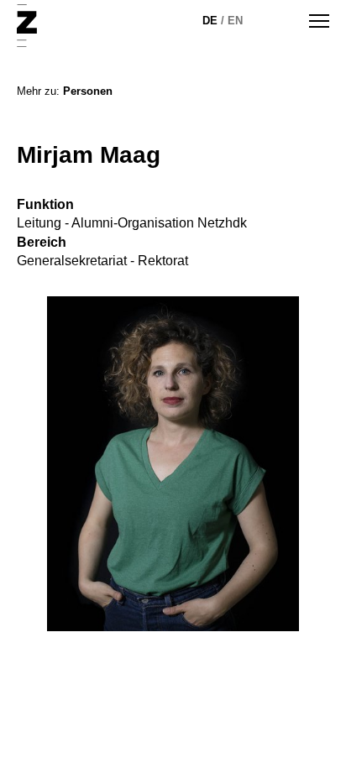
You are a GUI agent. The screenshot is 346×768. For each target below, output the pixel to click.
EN (235, 20)
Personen (88, 91)
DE (210, 20)
